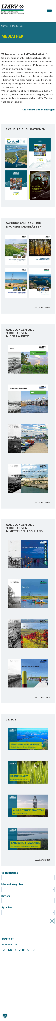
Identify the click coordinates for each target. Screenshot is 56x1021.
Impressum (9, 945)
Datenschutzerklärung (18, 950)
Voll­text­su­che (9, 873)
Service (4, 26)
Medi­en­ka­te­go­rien (12, 884)
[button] (49, 10)
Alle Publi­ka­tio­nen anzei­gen (38, 110)
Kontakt (7, 939)
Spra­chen (7, 907)
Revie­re (5, 896)
